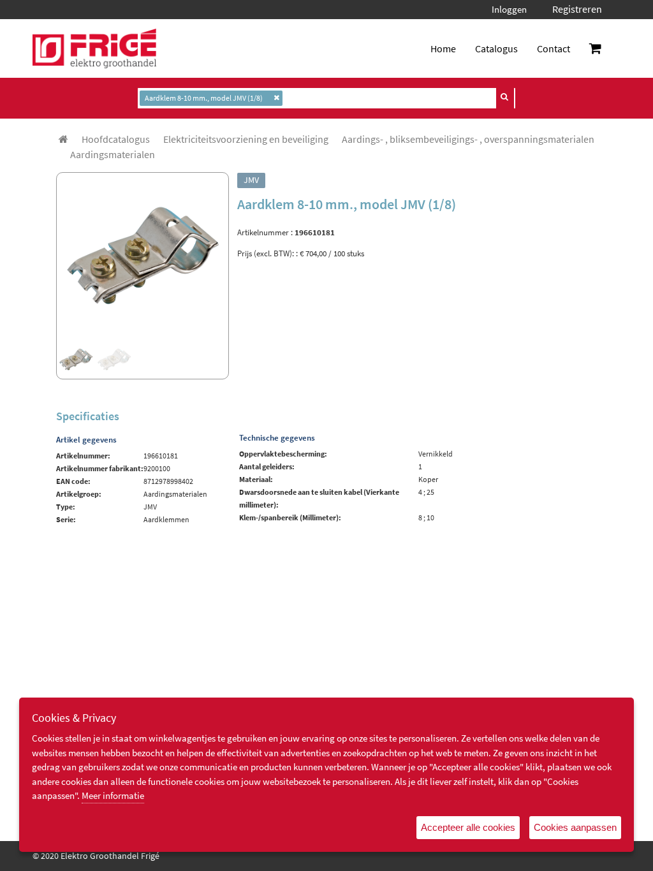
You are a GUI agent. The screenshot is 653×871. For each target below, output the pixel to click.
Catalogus (496, 48)
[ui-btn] (505, 97)
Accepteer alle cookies (468, 827)
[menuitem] (116, 139)
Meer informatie (113, 795)
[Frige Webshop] (94, 48)
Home (443, 48)
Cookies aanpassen (575, 827)
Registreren (577, 9)
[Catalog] (63, 139)
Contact (553, 48)
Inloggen (509, 9)
